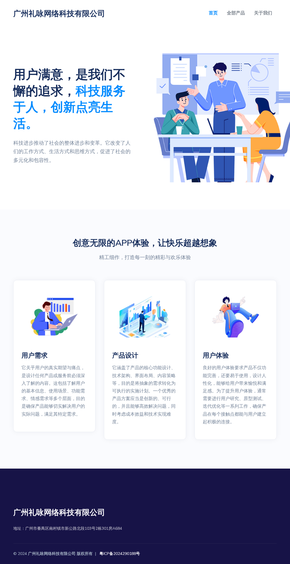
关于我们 (263, 13)
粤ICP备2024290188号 (119, 553)
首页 (213, 13)
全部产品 (236, 13)
